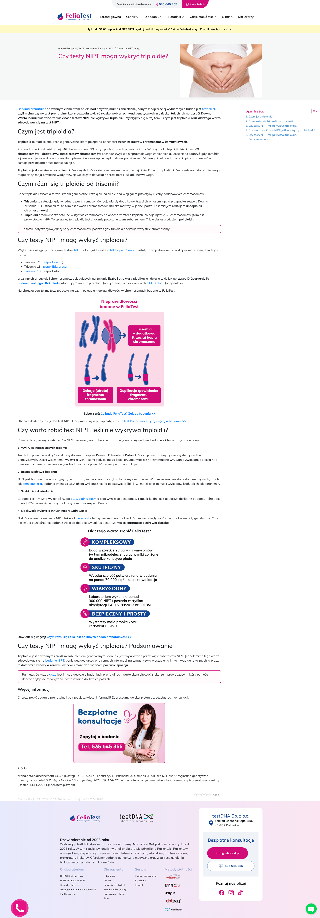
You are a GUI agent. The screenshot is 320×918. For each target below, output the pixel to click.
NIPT (77, 250)
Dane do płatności (69, 885)
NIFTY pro (117, 250)
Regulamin (140, 880)
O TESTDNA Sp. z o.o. (71, 876)
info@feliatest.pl (228, 853)
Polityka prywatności (146, 876)
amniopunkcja (32, 484)
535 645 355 (168, 4)
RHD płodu (156, 283)
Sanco (130, 250)
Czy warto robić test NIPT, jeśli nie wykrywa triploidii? (281, 130)
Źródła (107, 898)
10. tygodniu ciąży (83, 499)
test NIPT (208, 109)
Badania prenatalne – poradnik (96, 48)
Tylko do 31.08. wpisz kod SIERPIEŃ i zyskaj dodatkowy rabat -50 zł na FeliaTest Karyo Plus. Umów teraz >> (157, 29)
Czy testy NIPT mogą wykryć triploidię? (272, 125)
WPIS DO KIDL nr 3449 (72, 880)
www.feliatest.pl (67, 48)
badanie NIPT (54, 660)
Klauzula (139, 885)
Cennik (107, 880)
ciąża (52, 674)
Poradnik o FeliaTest (114, 885)
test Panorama (134, 421)
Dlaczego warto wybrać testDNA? (78, 889)
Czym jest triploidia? (261, 116)
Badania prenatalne (32, 109)
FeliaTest (82, 518)
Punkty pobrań (68, 894)
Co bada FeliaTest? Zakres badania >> (128, 413)
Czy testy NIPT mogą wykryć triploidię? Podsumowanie (272, 137)
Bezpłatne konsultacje (115, 889)
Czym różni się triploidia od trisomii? (270, 121)
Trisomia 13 (32, 271)
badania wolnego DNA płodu (39, 283)
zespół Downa (52, 262)
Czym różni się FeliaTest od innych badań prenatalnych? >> (89, 637)
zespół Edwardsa (54, 266)
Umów (197, 4)
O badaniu (109, 876)
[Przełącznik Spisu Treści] (312, 111)
